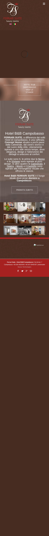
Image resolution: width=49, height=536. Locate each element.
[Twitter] (22, 271)
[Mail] (31, 271)
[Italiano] (15, 24)
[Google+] (27, 271)
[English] (11, 24)
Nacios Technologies (24, 267)
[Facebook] (18, 271)
